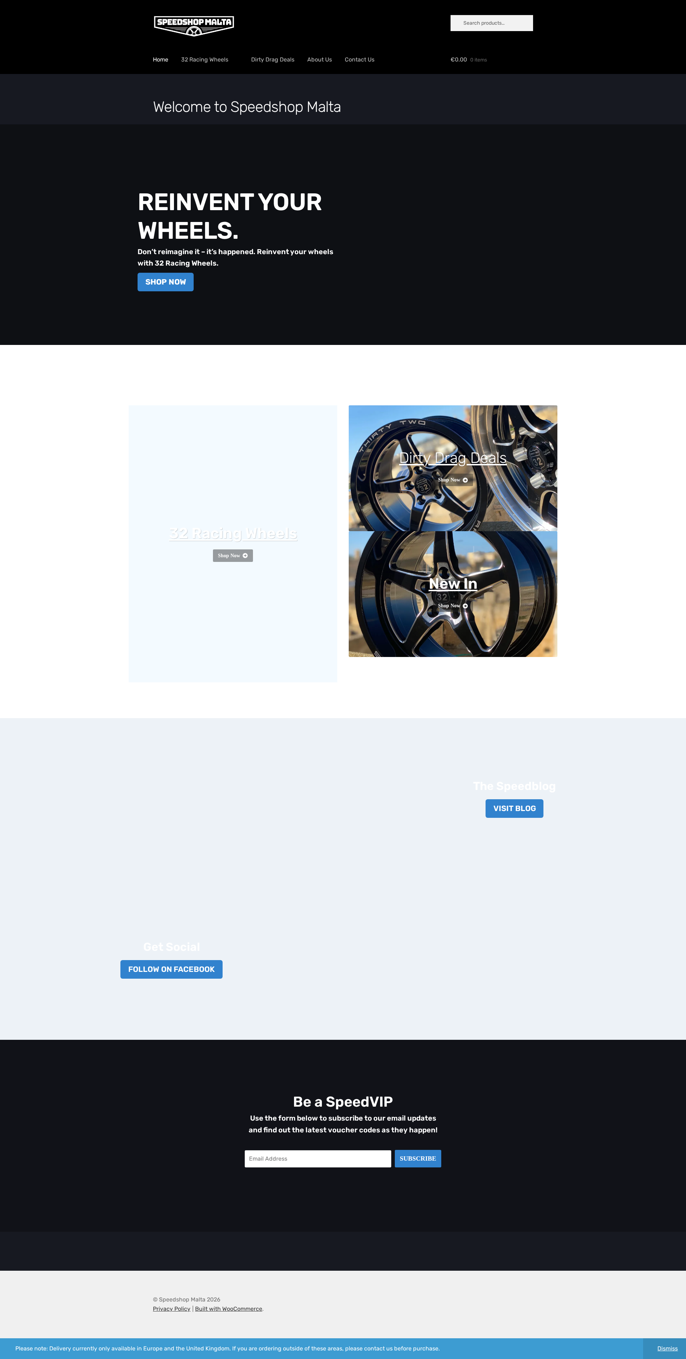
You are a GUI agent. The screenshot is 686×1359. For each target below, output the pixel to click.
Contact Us (359, 59)
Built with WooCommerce (228, 1308)
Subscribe (418, 1158)
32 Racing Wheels (204, 59)
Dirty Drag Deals (272, 59)
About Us (319, 59)
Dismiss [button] (667, 1348)
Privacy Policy (171, 1308)
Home (160, 59)
